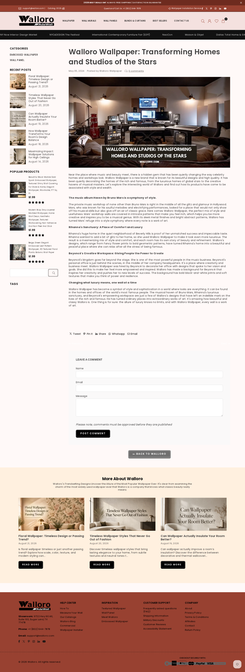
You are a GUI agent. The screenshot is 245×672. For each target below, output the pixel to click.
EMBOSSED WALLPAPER (24, 54)
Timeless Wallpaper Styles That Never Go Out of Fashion (42, 98)
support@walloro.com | (34, 8)
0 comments (136, 70)
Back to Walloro (150, 454)
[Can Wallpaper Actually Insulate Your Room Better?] (194, 514)
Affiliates (190, 621)
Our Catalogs (68, 617)
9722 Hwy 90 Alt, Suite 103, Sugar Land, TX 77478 (35, 619)
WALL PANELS (110, 20)
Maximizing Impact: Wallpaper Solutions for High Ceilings (41, 154)
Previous (77, 343)
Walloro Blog (68, 621)
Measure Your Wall (71, 612)
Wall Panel (108, 612)
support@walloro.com (40, 635)
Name (80, 368)
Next (224, 343)
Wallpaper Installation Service (186, 8)
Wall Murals (89, 20)
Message (81, 396)
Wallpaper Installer (71, 630)
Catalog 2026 (55, 8)
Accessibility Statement (157, 628)
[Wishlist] (216, 21)
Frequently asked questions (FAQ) (160, 610)
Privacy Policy (193, 612)
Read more (30, 564)
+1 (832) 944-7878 (39, 629)
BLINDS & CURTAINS (135, 20)
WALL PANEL (17, 60)
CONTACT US (181, 20)
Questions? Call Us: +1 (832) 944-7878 (122, 8)
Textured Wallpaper (114, 608)
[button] (223, 21)
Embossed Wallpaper (115, 621)
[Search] (203, 21)
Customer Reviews (154, 624)
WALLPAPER (68, 20)
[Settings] (209, 21)
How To (64, 608)
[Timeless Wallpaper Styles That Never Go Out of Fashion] (123, 514)
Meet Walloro (110, 617)
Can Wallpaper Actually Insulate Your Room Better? (43, 116)
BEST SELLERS (160, 20)
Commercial (67, 625)
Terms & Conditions (197, 617)
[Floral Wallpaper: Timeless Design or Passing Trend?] (51, 514)
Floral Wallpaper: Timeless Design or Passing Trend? (41, 79)
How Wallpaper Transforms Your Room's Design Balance (39, 135)
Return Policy (193, 630)
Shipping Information (156, 615)
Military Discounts (153, 620)
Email (79, 382)
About (188, 608)
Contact (190, 625)
